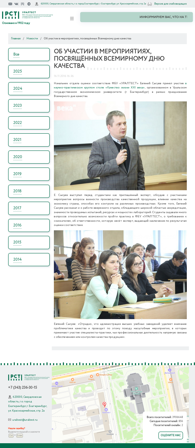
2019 (17, 174)
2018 (17, 191)
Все (16, 54)
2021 (17, 140)
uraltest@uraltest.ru (25, 420)
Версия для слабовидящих (170, 4)
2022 (17, 123)
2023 (17, 106)
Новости (32, 38)
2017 (17, 208)
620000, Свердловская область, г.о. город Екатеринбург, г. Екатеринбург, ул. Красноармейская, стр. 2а (93, 3)
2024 (17, 89)
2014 (17, 260)
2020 (17, 157)
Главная (16, 38)
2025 (17, 71)
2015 (17, 242)
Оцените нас (171, 435)
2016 (17, 225)
